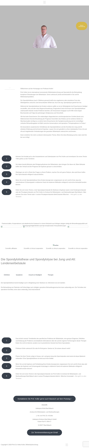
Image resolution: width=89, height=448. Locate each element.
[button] (44, 2)
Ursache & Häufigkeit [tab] (35, 275)
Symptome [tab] (19, 275)
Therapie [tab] (50, 275)
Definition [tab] (7, 275)
